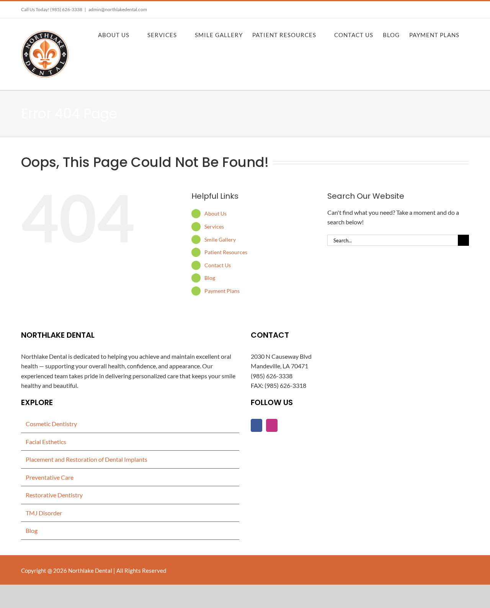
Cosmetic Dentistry (51, 423)
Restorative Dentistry (54, 494)
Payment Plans (222, 291)
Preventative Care (50, 477)
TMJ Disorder (44, 512)
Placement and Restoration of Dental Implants (86, 459)
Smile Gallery (220, 239)
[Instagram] (272, 425)
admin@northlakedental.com (117, 9)
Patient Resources (225, 252)
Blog (209, 278)
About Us (215, 213)
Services (214, 226)
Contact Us (217, 265)
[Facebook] (256, 425)
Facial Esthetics (46, 441)
